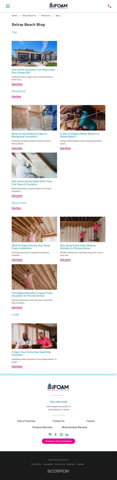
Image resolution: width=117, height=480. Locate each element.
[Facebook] (55, 434)
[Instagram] (61, 434)
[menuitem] (36, 464)
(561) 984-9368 (58, 402)
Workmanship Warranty (74, 427)
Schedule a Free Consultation (58, 441)
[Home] (59, 6)
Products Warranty (42, 427)
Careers (90, 421)
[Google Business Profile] (50, 434)
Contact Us (58, 421)
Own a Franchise (26, 421)
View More (16, 96)
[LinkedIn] (67, 434)
